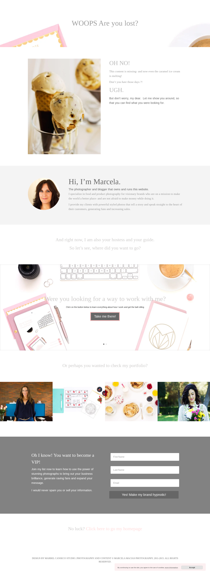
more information (171, 567)
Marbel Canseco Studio (60, 558)
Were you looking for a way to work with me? (105, 298)
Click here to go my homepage (114, 528)
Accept (192, 567)
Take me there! (105, 316)
